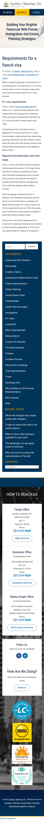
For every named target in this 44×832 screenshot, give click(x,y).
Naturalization (12, 336)
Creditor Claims (13, 272)
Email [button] (23, 12)
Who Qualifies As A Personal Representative (19, 390)
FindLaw (32, 806)
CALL (38, 12)
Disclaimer (8, 803)
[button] (7, 12)
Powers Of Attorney (15, 341)
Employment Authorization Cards (21, 277)
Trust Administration (15, 371)
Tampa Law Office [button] (22, 538)
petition (13, 194)
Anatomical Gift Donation (17, 260)
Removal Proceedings (16, 365)
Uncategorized (12, 382)
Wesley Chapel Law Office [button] (22, 627)
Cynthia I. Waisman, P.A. (23, 71)
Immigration (30, 75)
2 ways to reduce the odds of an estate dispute (21, 426)
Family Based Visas (16, 75)
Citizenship (10, 266)
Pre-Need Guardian (14, 347)
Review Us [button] (22, 688)
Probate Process (13, 359)
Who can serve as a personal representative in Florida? (19, 454)
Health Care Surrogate (16, 306)
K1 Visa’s (9, 318)
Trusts (8, 376)
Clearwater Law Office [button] (22, 583)
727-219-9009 (22, 531)
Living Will (10, 324)
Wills (7, 403)
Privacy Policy (26, 803)
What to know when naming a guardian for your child (19, 436)
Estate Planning (13, 289)
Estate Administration (16, 283)
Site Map (17, 803)
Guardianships (12, 301)
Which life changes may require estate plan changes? (20, 417)
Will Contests (12, 397)
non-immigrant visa (24, 107)
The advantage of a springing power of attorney (19, 445)
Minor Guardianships (15, 330)
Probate (9, 353)
